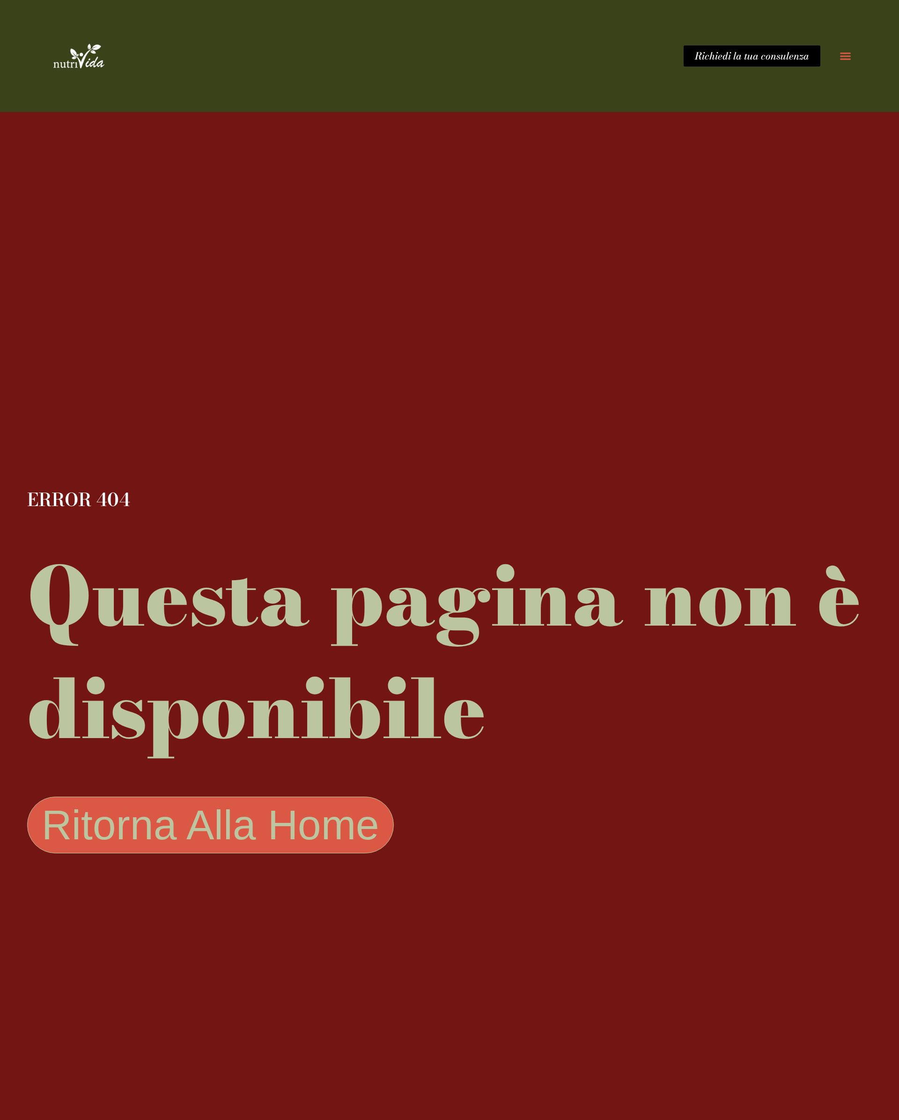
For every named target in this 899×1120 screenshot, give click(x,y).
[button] (845, 56)
